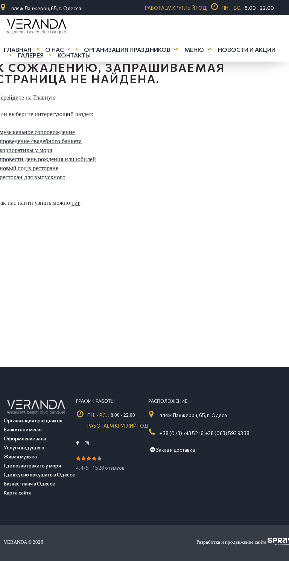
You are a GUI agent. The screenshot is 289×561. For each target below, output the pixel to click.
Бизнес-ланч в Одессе (29, 484)
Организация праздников (33, 420)
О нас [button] (54, 49)
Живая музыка (20, 457)
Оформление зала (25, 438)
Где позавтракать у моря (32, 466)
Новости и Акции (246, 49)
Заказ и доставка (175, 450)
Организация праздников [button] (127, 49)
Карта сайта (18, 493)
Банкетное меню (23, 429)
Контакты (74, 55)
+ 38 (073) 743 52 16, (182, 433)
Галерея (31, 55)
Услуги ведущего (24, 448)
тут (75, 203)
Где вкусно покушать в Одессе (39, 475)
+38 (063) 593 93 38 (227, 433)
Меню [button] (194, 49)
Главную (44, 97)
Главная (17, 49)
